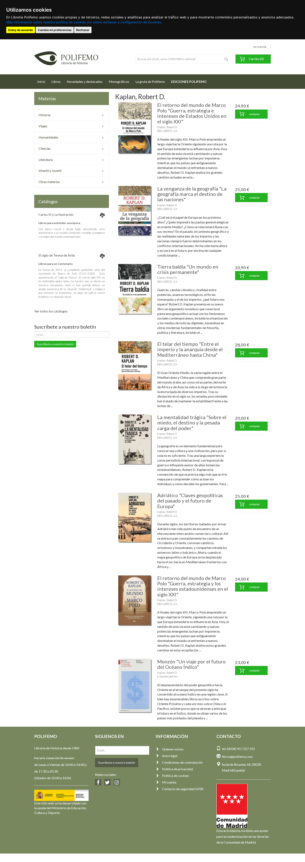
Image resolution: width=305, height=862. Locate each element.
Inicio (42, 81)
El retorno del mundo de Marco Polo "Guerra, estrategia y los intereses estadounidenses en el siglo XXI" (192, 586)
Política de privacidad (177, 769)
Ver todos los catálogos (51, 311)
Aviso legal (169, 756)
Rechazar (82, 30)
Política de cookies (175, 776)
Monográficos (119, 81)
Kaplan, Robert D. (167, 127)
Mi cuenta (169, 782)
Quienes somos (173, 749)
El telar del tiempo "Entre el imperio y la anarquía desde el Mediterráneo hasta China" (190, 349)
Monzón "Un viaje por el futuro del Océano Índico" (191, 664)
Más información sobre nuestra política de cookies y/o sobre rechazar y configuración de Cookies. (84, 22)
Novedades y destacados (84, 81)
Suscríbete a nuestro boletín (55, 344)
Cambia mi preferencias (55, 30)
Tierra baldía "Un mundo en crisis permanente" (187, 269)
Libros (56, 81)
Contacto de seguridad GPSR (182, 789)
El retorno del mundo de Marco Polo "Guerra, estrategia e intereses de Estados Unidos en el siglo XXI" (191, 113)
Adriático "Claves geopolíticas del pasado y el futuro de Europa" (190, 500)
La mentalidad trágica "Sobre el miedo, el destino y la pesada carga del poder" (191, 422)
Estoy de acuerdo (20, 30)
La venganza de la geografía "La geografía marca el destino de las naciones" (191, 194)
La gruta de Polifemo (150, 81)
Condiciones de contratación (182, 762)
